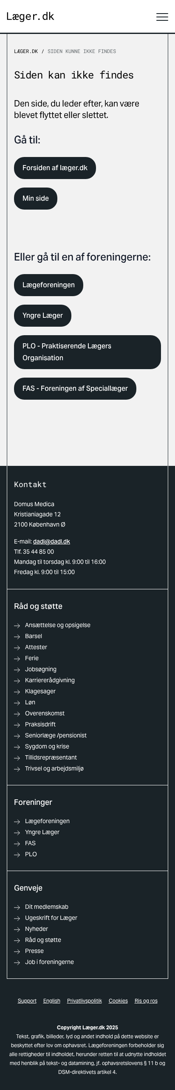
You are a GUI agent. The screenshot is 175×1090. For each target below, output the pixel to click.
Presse (34, 951)
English (51, 1001)
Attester (36, 647)
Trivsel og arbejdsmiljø (54, 768)
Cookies (118, 1001)
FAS (30, 843)
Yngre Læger (43, 315)
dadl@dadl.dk (51, 541)
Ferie (32, 658)
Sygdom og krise (47, 746)
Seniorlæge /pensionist (56, 735)
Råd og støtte (43, 940)
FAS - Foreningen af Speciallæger (75, 388)
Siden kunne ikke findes (82, 51)
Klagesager (40, 691)
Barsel (33, 636)
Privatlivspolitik (84, 1001)
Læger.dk (26, 51)
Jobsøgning (40, 669)
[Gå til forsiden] (30, 17)
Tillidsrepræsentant (51, 757)
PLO (31, 854)
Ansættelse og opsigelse (57, 625)
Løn (30, 702)
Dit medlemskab (46, 907)
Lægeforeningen (49, 284)
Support (27, 1001)
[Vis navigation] (162, 17)
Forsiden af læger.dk (55, 167)
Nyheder (36, 929)
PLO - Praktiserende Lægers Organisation (67, 352)
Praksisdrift (40, 724)
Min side (36, 198)
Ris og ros (146, 1001)
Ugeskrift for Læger (51, 918)
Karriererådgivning (50, 680)
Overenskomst (45, 713)
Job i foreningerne (49, 962)
